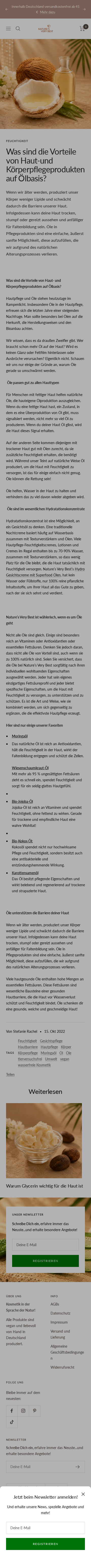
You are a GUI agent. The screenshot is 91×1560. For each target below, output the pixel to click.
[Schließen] (83, 1494)
